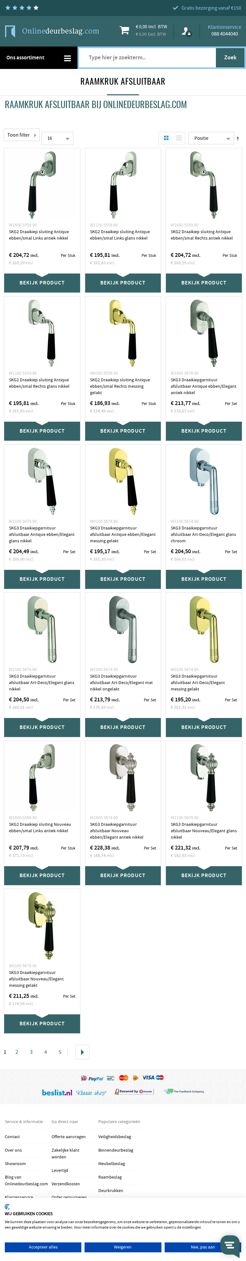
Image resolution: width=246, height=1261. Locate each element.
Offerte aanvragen (69, 1137)
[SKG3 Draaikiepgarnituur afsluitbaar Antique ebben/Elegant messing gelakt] (123, 481)
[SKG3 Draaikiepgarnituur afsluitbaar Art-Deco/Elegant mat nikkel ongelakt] (123, 629)
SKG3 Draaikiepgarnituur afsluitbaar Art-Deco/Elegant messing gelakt (198, 682)
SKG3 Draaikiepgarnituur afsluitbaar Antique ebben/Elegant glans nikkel (42, 534)
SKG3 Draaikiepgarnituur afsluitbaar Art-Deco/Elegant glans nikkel (41, 682)
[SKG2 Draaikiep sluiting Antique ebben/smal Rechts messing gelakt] (123, 333)
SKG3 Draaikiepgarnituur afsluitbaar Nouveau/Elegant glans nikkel (204, 831)
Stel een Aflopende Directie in (239, 138)
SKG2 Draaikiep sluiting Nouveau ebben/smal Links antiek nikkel (40, 828)
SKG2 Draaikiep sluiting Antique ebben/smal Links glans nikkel (120, 235)
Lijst (177, 138)
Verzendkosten (66, 1184)
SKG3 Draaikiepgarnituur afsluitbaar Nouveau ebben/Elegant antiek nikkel (117, 831)
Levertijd (60, 1170)
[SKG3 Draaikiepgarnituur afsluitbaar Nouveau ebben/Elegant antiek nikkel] (123, 778)
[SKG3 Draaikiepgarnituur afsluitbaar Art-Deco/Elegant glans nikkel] (42, 629)
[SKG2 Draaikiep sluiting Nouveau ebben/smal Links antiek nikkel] (42, 778)
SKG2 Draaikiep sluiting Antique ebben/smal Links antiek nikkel (39, 235)
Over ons (13, 1150)
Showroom (15, 1164)
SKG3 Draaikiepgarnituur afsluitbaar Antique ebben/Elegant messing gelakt (123, 534)
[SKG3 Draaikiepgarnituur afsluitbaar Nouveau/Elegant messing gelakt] (42, 926)
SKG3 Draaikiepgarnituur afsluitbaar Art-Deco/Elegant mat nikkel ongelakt (121, 682)
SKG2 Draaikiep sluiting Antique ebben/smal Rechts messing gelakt (120, 386)
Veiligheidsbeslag (114, 1137)
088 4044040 (224, 34)
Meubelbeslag (111, 1164)
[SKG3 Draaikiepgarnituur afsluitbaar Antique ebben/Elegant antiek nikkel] (204, 333)
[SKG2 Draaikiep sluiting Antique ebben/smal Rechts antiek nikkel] (204, 185)
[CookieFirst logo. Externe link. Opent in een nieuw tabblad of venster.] (7, 1207)
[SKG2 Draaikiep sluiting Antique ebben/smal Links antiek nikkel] (42, 185)
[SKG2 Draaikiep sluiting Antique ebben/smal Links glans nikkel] (123, 185)
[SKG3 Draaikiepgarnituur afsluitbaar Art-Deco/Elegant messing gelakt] (204, 629)
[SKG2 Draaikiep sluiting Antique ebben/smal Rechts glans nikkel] (42, 333)
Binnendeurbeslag (115, 1150)
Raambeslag (110, 1177)
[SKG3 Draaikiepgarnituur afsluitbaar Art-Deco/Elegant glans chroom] (204, 481)
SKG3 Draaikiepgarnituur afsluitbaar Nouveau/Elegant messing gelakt (36, 979)
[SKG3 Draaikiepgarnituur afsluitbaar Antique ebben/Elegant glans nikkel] (42, 481)
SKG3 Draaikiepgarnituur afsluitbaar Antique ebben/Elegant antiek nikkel (203, 386)
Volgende (82, 1052)
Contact (12, 1137)
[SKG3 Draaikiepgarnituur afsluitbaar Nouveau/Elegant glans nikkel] (204, 778)
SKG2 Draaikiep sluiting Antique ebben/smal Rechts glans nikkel (39, 383)
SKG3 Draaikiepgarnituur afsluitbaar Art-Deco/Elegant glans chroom (203, 534)
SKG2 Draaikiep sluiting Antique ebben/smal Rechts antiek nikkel (202, 235)
